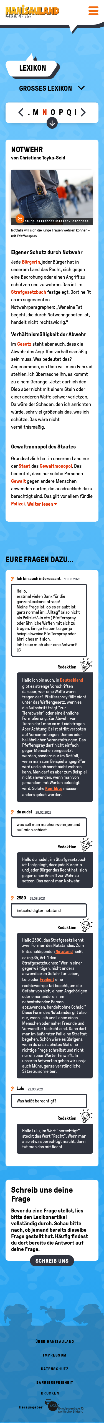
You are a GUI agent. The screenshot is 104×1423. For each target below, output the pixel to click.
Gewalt (18, 481)
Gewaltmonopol (56, 466)
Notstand (64, 951)
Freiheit (47, 979)
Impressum (55, 1355)
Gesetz (24, 344)
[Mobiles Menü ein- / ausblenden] (93, 11)
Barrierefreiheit (54, 1383)
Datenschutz (55, 1369)
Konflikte (53, 788)
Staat (24, 466)
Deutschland (71, 680)
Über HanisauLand (54, 1342)
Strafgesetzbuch (28, 292)
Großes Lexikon (46, 88)
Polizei (18, 504)
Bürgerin (31, 262)
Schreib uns (52, 1261)
